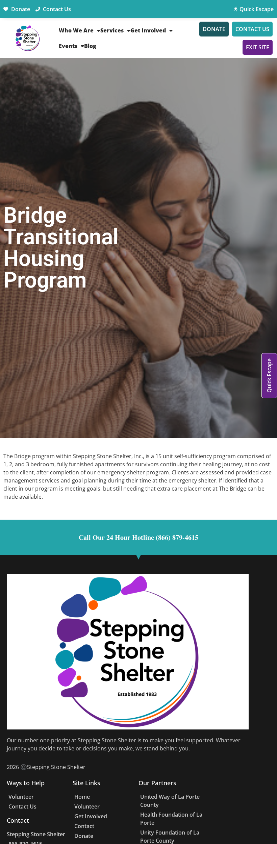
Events (68, 46)
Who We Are (76, 30)
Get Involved (148, 30)
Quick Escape (269, 375)
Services (112, 30)
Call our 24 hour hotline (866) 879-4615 (138, 537)
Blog (90, 46)
